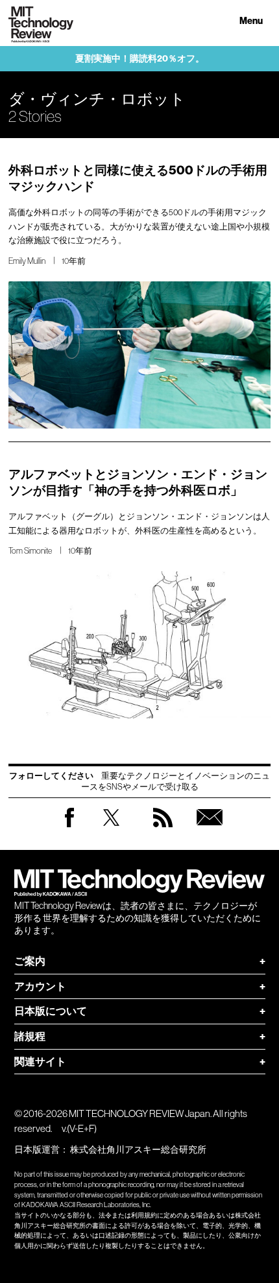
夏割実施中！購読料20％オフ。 (139, 58)
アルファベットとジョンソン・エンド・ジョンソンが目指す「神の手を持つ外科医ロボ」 (137, 482)
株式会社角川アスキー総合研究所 (138, 1149)
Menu (251, 21)
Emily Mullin (26, 261)
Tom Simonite (30, 551)
